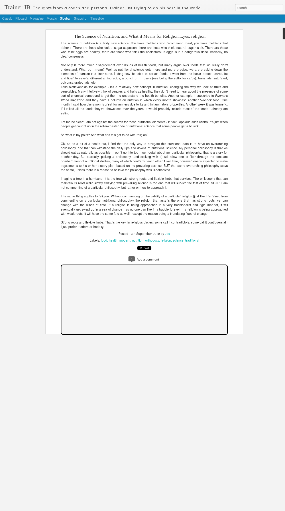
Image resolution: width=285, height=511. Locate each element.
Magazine (37, 18)
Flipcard (21, 18)
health (113, 240)
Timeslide (97, 18)
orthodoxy (152, 240)
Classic (7, 18)
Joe (167, 233)
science (178, 240)
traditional (192, 240)
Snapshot (80, 18)
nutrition (137, 240)
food (104, 240)
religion (166, 240)
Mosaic (52, 18)
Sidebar (65, 18)
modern (124, 240)
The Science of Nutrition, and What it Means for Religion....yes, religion (140, 36)
